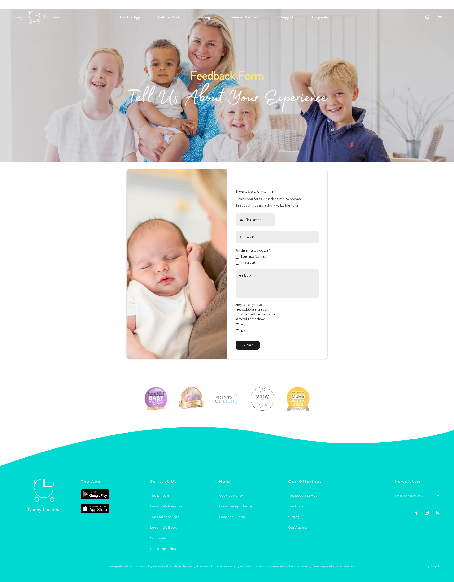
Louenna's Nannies (253, 256)
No (243, 331)
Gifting (294, 517)
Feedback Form (232, 517)
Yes (243, 325)
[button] (427, 17)
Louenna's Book (163, 527)
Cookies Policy (231, 495)
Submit (248, 345)
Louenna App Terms (236, 506)
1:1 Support (248, 262)
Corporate (158, 538)
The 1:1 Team (160, 495)
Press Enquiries (163, 549)
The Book (296, 506)
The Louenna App (164, 517)
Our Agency (298, 527)
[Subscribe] (439, 495)
